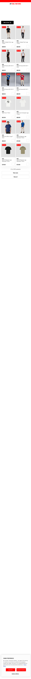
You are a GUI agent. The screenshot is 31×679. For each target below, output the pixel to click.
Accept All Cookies (21, 669)
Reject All (10, 669)
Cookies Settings (15, 673)
